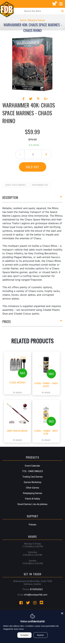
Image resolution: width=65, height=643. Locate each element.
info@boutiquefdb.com (35, 594)
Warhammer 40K (40, 185)
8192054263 (36, 589)
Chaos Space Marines (15, 185)
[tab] (32, 198)
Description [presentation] (10, 197)
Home (23, 20)
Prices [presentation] (6, 321)
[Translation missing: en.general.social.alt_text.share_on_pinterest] (38, 99)
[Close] (62, 612)
